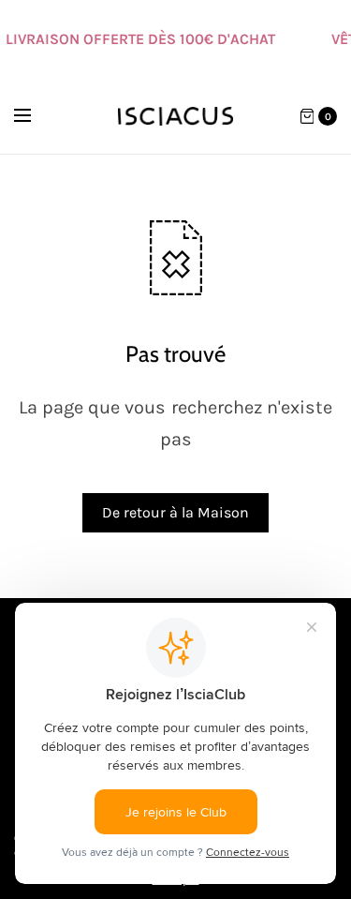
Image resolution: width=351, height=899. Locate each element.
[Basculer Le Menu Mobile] (34, 116)
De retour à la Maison (175, 512)
